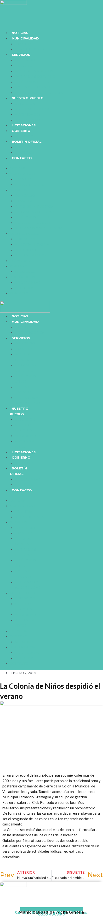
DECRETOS (24, 152)
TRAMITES (23, 44)
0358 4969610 (51, 914)
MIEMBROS (25, 136)
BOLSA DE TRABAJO (32, 87)
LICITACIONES (24, 125)
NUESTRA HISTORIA (32, 109)
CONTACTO (22, 158)
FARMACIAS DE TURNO (35, 76)
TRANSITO (23, 65)
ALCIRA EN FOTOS (31, 120)
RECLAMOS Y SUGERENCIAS (40, 93)
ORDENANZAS (27, 147)
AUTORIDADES (28, 114)
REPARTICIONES (29, 49)
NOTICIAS (20, 33)
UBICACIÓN (25, 103)
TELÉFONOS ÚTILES (32, 82)
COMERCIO (25, 60)
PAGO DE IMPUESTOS (34, 71)
